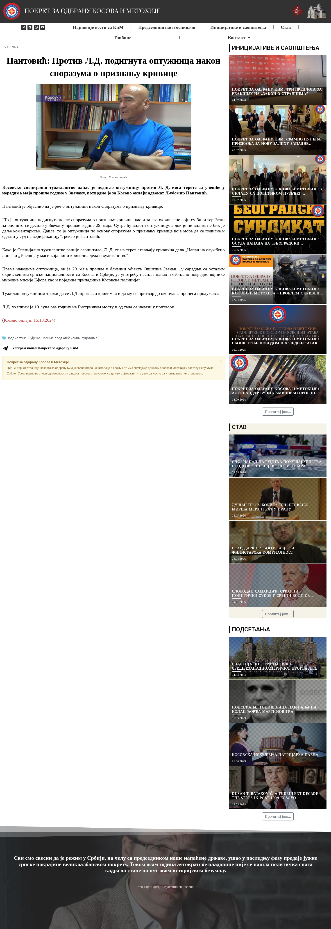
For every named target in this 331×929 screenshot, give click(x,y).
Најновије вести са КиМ (98, 27)
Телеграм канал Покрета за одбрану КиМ (44, 348)
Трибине (122, 37)
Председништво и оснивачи (166, 27)
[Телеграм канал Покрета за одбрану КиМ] (5, 348)
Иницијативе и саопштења (238, 27)
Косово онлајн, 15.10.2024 (29, 320)
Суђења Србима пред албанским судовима (62, 338)
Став (286, 27)
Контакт (236, 37)
